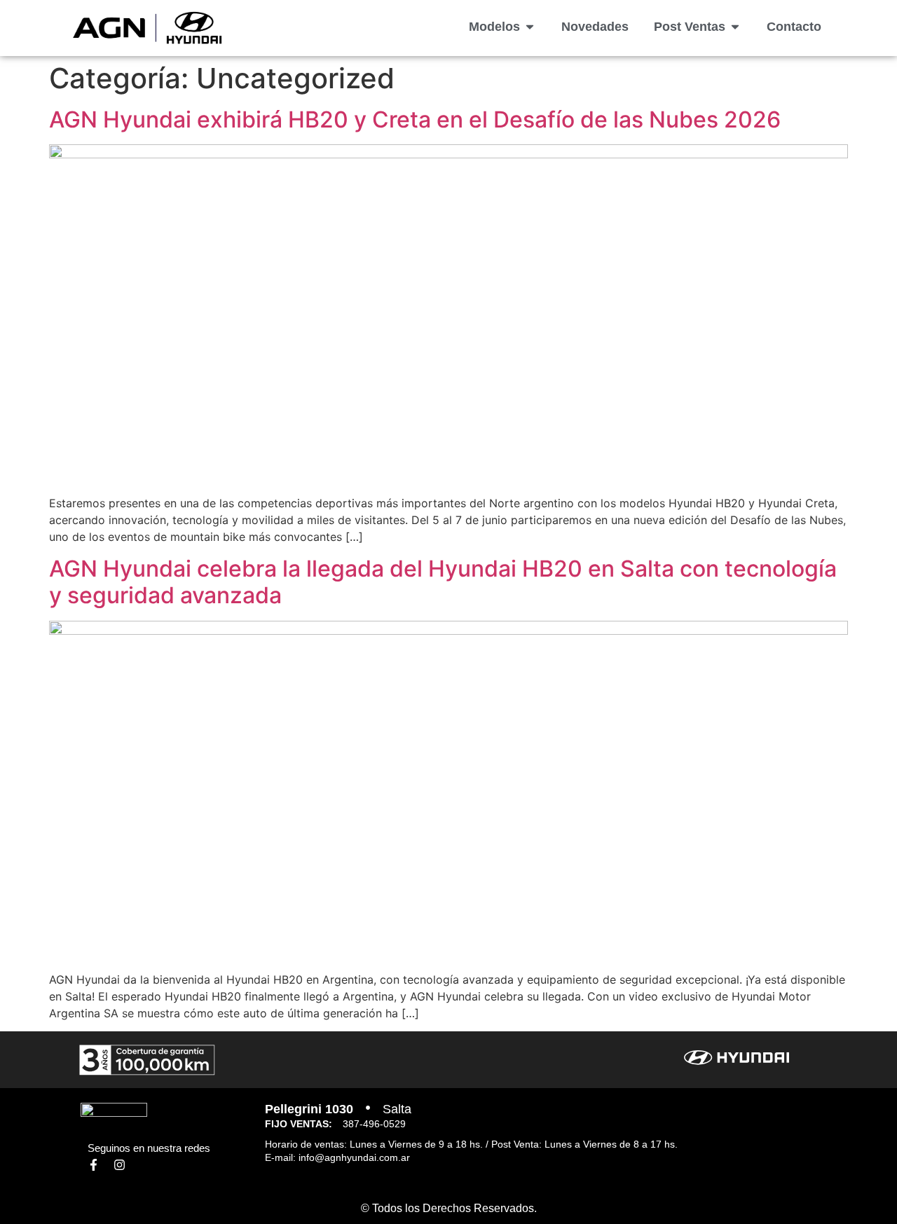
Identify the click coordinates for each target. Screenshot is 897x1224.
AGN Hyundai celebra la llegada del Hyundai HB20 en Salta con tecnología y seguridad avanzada (443, 582)
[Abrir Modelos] (529, 27)
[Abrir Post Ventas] (735, 27)
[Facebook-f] (94, 1165)
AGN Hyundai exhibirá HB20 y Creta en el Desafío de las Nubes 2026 (415, 119)
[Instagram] (119, 1165)
